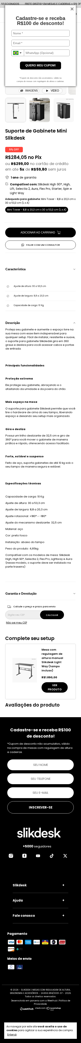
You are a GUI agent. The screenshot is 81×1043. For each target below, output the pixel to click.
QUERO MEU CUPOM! (40, 65)
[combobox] (17, 53)
